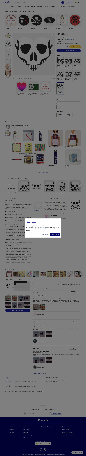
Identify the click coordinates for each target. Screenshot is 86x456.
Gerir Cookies (45, 234)
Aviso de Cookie (43, 227)
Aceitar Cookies (55, 234)
